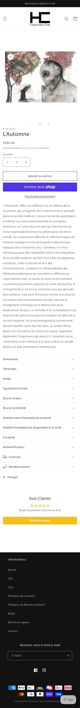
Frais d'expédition (11, 148)
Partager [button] (12, 477)
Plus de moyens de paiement (40, 196)
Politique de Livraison (21, 596)
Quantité (8, 154)
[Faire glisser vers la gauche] (31, 123)
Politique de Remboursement (26, 604)
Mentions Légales (19, 622)
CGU (10, 587)
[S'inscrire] (67, 655)
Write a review (40, 520)
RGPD (11, 613)
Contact (13, 631)
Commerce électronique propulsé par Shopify (48, 701)
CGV (10, 578)
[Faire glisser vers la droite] (48, 123)
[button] (5, 19)
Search (12, 570)
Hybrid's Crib (25, 701)
